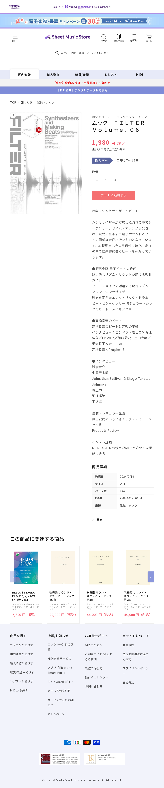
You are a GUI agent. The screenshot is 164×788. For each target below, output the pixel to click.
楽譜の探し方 (94, 668)
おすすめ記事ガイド (61, 682)
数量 (95, 172)
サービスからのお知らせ (61, 702)
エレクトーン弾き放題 (61, 646)
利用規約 (128, 645)
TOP (13, 102)
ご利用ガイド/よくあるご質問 (98, 656)
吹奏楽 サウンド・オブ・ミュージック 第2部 (136, 596)
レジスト (111, 74)
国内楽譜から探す (21, 654)
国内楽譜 (24, 74)
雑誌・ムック (46, 102)
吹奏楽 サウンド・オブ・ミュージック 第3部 (99, 596)
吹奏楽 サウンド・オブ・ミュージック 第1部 (61, 596)
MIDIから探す (19, 690)
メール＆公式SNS (59, 691)
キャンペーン (56, 714)
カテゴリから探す (21, 645)
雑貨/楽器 (82, 74)
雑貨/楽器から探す (22, 672)
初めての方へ (94, 645)
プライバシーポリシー (136, 670)
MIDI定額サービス (59, 659)
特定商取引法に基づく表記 (136, 656)
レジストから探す (21, 681)
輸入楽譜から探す (21, 663)
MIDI (139, 74)
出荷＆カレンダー (96, 677)
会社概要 (128, 682)
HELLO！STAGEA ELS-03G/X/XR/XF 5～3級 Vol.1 (24, 596)
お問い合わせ (94, 686)
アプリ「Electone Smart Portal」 (60, 670)
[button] (103, 37)
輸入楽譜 (53, 74)
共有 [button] (99, 520)
